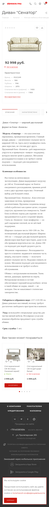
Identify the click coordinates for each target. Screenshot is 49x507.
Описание (9, 112)
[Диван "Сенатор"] (24, 44)
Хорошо (10, 500)
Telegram (21, 419)
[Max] (34, 419)
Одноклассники (27, 419)
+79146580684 (17, 430)
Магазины (35, 411)
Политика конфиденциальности (21, 444)
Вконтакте (15, 419)
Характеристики (29, 112)
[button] (19, 391)
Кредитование (16, 411)
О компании (14, 406)
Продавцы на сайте (24, 424)
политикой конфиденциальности (28, 493)
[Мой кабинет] (40, 4)
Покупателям (34, 406)
